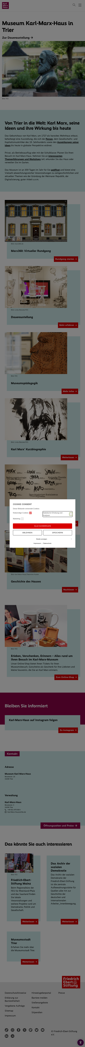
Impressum (37, 543)
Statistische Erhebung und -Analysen (53, 514)
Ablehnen (27, 533)
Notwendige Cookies (20, 513)
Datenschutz (47, 543)
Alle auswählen (42, 526)
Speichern (57, 533)
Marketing (16, 519)
